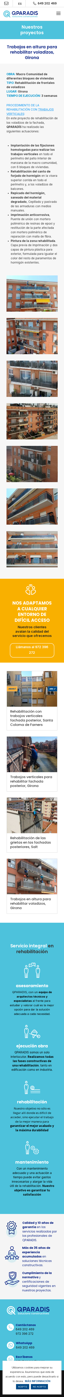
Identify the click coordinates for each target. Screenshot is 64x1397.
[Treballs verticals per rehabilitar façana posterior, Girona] (32, 754)
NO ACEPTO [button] (39, 1386)
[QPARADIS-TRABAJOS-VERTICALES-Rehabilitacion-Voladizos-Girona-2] (32, 396)
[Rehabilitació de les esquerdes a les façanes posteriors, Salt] (32, 815)
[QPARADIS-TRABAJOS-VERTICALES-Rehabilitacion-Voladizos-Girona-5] (32, 524)
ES (19, 3)
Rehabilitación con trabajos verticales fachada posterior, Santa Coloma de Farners (31, 718)
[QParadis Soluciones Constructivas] (20, 14)
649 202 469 (47, 3)
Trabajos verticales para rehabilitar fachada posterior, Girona (31, 781)
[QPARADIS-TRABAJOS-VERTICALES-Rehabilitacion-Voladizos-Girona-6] (32, 311)
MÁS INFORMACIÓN (37, 1381)
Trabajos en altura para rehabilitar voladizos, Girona (30, 903)
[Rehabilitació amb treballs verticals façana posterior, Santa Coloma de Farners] (32, 689)
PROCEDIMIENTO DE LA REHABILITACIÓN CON (30, 110)
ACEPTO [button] (22, 1386)
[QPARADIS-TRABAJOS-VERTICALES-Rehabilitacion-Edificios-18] (32, 354)
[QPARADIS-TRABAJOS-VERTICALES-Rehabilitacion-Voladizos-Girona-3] (32, 481)
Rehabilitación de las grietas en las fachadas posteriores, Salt (30, 842)
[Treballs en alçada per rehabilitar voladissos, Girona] (32, 876)
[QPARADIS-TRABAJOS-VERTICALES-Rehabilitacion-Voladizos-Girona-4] (32, 567)
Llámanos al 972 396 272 (32, 649)
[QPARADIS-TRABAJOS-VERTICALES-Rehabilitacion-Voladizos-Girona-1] (32, 439)
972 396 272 (24, 1334)
